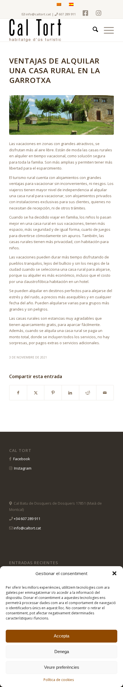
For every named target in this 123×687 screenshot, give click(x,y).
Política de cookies (58, 679)
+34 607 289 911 (27, 518)
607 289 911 (67, 14)
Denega (61, 651)
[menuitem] (92, 30)
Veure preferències (61, 667)
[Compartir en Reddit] (87, 392)
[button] (114, 573)
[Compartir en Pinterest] (52, 392)
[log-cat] (51, 30)
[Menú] (106, 30)
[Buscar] (92, 30)
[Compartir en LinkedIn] (70, 392)
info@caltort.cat (38, 14)
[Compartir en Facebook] (18, 392)
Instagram (22, 468)
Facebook (21, 458)
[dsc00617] (61, 115)
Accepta (61, 635)
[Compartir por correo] (105, 392)
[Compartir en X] (35, 392)
